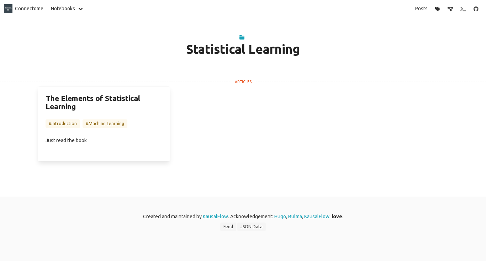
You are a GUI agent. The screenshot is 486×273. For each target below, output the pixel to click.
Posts (421, 8)
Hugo (280, 216)
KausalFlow (215, 216)
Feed (228, 226)
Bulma (295, 216)
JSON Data (252, 226)
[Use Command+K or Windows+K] (463, 9)
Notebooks (63, 8)
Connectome (29, 8)
